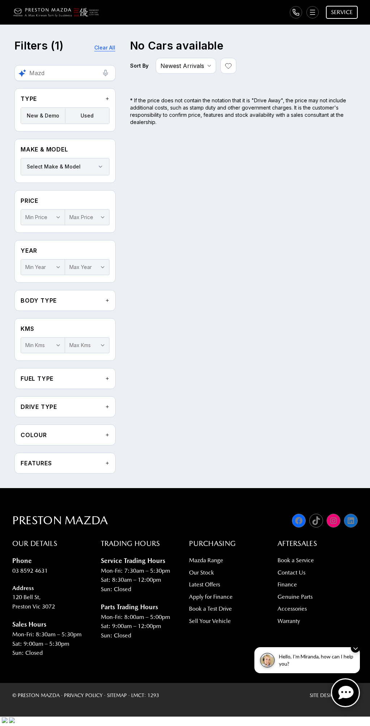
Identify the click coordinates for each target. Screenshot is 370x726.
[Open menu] (312, 12)
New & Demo (43, 115)
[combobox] (65, 166)
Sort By (139, 66)
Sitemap (117, 695)
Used (87, 115)
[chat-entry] (345, 692)
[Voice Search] (105, 73)
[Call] (296, 12)
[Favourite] (228, 66)
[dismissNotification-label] (355, 648)
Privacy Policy (83, 695)
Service (342, 12)
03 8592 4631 (30, 570)
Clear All (104, 47)
